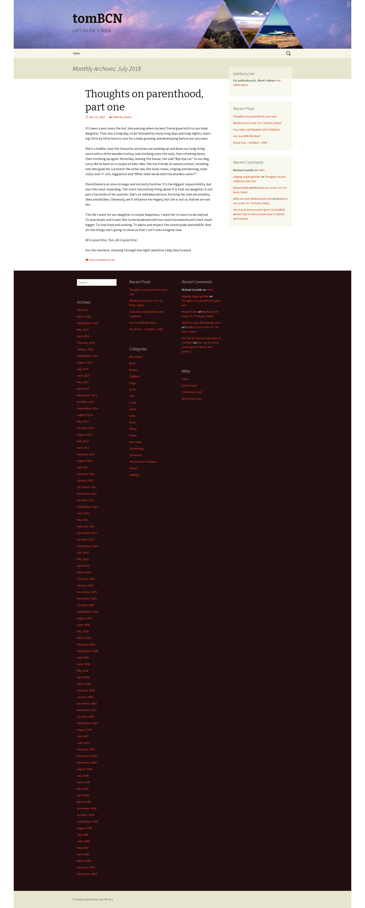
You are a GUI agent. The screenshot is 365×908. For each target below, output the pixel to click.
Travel (133, 468)
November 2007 (87, 710)
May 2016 (83, 330)
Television (135, 455)
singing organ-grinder (246, 177)
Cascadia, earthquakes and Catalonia (256, 129)
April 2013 (83, 448)
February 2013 (86, 454)
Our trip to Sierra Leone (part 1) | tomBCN (259, 210)
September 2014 (87, 408)
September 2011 (87, 507)
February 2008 (86, 690)
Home (128, 117)
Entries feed (189, 385)
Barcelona (135, 357)
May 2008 (83, 671)
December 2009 (87, 592)
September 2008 (87, 651)
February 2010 (86, 579)
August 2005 (84, 828)
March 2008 (84, 684)
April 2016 (83, 336)
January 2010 (85, 585)
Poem (133, 435)
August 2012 (84, 461)
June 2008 (83, 664)
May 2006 (83, 789)
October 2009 (85, 605)
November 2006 (87, 762)
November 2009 (87, 598)
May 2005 (83, 848)
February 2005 (86, 867)
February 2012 (86, 474)
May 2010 (83, 559)
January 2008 (85, 697)
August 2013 (84, 434)
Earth (132, 389)
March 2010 (84, 572)
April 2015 (83, 389)
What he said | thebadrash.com (252, 199)
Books (133, 370)
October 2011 (85, 500)
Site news (135, 442)
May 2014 (83, 421)
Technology (136, 448)
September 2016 (87, 323)
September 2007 (87, 723)
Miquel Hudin (241, 188)
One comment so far (102, 260)
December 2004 (87, 874)
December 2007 (87, 703)
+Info (76, 53)
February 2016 (86, 343)
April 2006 (83, 795)
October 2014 (85, 402)
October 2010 (85, 539)
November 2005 (87, 808)
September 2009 (87, 612)
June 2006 (83, 782)
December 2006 (87, 756)
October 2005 (85, 815)
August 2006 (84, 769)
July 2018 (83, 310)
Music (132, 422)
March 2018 (84, 316)
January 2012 (85, 480)
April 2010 (83, 566)
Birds (132, 363)
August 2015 (84, 362)
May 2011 (83, 520)
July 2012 (83, 467)
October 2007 (85, 716)
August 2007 (84, 730)
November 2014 (87, 395)
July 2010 (83, 552)
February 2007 (86, 749)
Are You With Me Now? (247, 136)
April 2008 (83, 677)
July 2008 (83, 657)
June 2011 (83, 513)
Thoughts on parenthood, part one (255, 116)
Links (132, 416)
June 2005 (83, 841)
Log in (185, 379)
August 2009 (84, 618)
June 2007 (83, 743)
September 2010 (87, 546)
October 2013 (85, 428)
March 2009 (84, 638)
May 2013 (83, 441)
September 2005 (87, 821)
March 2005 (84, 861)
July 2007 (83, 736)
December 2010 (87, 533)
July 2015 (83, 369)
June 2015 (83, 375)
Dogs (132, 383)
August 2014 (84, 415)
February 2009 (86, 644)
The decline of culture (143, 462)
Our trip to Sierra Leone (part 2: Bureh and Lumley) (200, 347)
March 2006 (84, 802)
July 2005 (83, 834)
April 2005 (83, 854)
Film (131, 396)
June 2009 (83, 625)
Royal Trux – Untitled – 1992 (250, 142)
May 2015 (83, 382)
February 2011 (86, 526)
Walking (134, 475)
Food (132, 402)
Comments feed (192, 392)
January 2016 (85, 349)
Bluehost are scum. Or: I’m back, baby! (257, 123)
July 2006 (83, 775)
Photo (133, 429)
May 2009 (83, 631)
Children (117, 117)
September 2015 (87, 356)
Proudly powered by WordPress (93, 899)
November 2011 (87, 493)
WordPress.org (191, 398)
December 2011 (87, 487)
